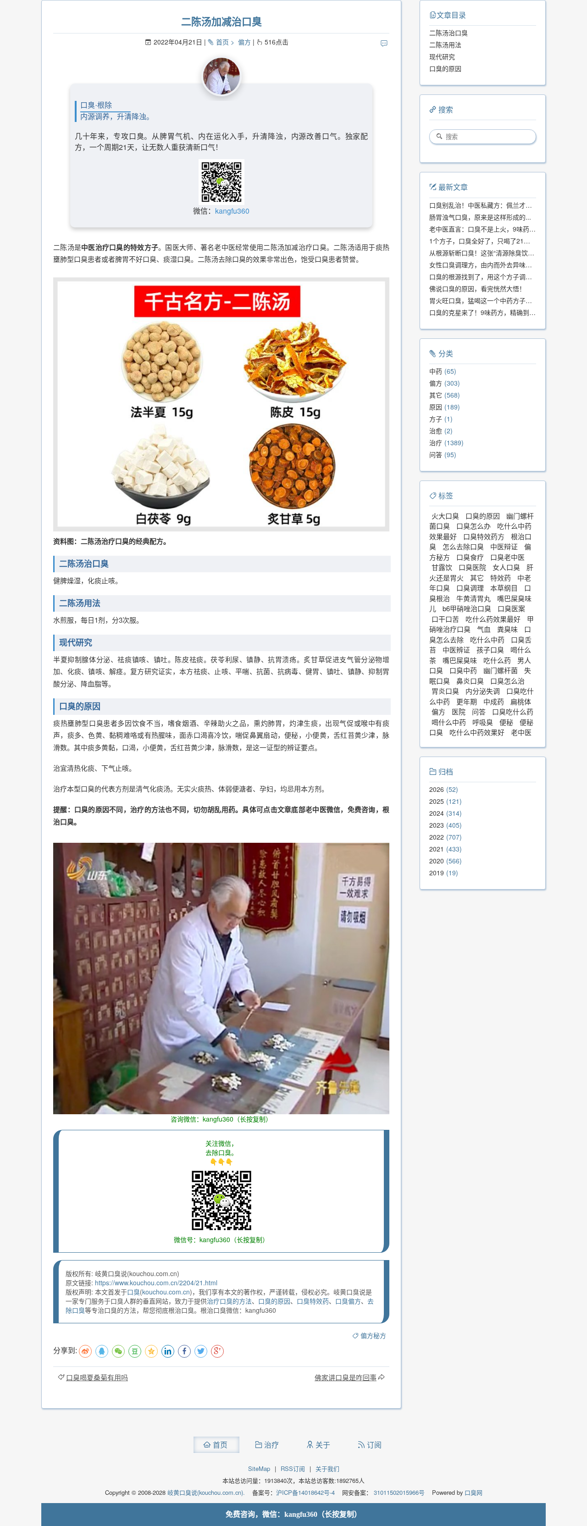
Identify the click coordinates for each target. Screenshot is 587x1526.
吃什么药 (497, 660)
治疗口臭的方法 (229, 1300)
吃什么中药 (487, 639)
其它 (435, 394)
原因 (435, 406)
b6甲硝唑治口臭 (467, 608)
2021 (436, 848)
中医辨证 (456, 649)
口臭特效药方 (483, 536)
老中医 (521, 732)
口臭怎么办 (473, 526)
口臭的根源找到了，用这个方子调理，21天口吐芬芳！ (506, 276)
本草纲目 (504, 587)
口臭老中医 (507, 557)
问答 (435, 454)
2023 (436, 824)
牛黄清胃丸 (473, 598)
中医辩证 (504, 546)
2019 (436, 872)
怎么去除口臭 (463, 546)
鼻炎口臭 (470, 681)
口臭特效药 (313, 1300)
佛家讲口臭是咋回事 (346, 1377)
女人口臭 (506, 567)
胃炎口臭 (445, 691)
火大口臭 (445, 515)
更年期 (466, 701)
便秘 (506, 722)
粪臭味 (507, 629)
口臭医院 (472, 567)
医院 (458, 711)
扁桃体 (520, 701)
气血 (484, 629)
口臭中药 (463, 670)
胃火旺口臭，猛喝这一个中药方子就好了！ (490, 300)
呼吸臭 (482, 722)
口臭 (133, 1291)
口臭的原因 (274, 1300)
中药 (435, 371)
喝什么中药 (449, 722)
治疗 (435, 442)
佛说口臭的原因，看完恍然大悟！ (477, 288)
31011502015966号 (398, 1492)
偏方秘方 (373, 1335)
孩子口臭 (490, 649)
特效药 (500, 577)
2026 (436, 789)
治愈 (435, 430)
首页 (222, 41)
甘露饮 (442, 567)
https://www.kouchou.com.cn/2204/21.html (156, 1282)
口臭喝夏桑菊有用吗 (97, 1377)
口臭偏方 (348, 1300)
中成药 (493, 701)
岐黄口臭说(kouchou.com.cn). (206, 1492)
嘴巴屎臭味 (460, 660)
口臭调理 (470, 587)
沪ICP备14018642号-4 (305, 1492)
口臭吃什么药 (512, 711)
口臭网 (472, 1492)
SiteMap (259, 1468)
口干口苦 (445, 619)
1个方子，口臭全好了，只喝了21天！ (483, 240)
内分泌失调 (482, 691)
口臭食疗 (470, 557)
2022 (436, 836)
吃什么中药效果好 (476, 732)
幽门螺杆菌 (500, 670)
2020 (436, 860)
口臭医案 (511, 608)
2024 (436, 813)
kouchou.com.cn (166, 1291)
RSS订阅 (293, 1468)
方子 (435, 418)
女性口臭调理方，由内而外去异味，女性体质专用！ (503, 264)
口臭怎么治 (507, 681)
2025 (436, 801)
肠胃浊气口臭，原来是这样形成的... (480, 216)
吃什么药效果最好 (493, 619)
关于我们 (327, 1468)
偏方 (244, 41)
